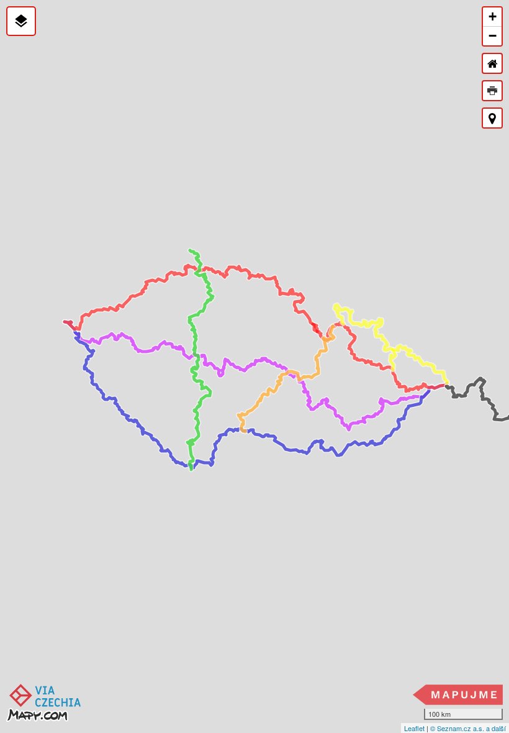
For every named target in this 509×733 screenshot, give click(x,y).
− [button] (493, 35)
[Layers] (21, 21)
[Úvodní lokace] (492, 63)
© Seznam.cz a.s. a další (468, 728)
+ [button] (493, 16)
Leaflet (414, 728)
